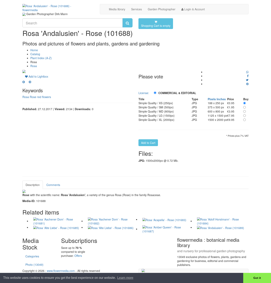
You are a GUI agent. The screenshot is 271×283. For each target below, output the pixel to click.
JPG (194, 103)
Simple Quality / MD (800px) (156, 111)
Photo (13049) (34, 265)
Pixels (212, 99)
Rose (33, 97)
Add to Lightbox (38, 76)
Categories (32, 256)
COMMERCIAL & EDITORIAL (177, 93)
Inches (221, 99)
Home (34, 50)
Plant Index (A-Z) (41, 58)
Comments (53, 185)
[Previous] (23, 82)
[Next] (30, 82)
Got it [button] (257, 277)
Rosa (33, 66)
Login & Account (194, 9)
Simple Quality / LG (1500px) (156, 115)
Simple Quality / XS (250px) (155, 103)
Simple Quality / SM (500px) (156, 107)
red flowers (44, 97)
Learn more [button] (125, 277)
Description (33, 185)
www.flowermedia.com (61, 271)
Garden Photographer (161, 9)
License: (143, 93)
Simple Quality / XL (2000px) (156, 120)
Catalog (35, 54)
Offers (78, 256)
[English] (24, 14)
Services (136, 9)
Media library (117, 9)
